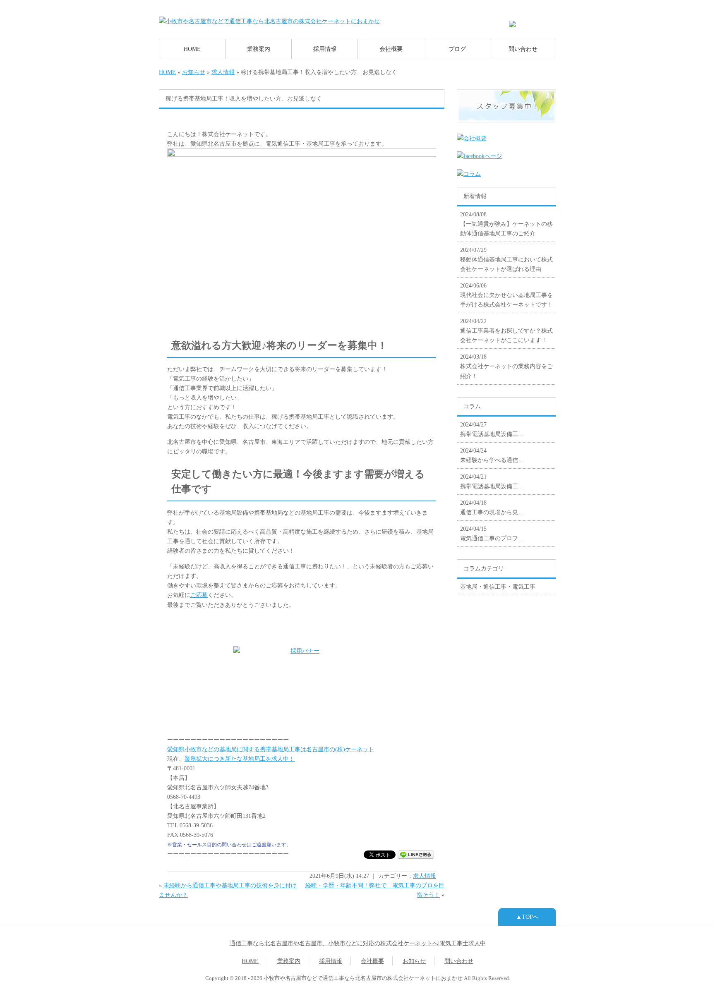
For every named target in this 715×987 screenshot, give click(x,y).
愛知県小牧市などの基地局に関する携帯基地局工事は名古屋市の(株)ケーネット (270, 749)
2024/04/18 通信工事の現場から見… (492, 507)
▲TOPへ (527, 916)
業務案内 (258, 49)
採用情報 (324, 49)
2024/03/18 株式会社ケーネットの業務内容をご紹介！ (506, 366)
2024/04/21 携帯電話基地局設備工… (492, 481)
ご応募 (199, 595)
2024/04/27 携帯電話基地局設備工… (492, 429)
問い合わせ (523, 49)
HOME (192, 49)
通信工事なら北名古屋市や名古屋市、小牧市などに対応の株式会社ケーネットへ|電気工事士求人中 (358, 943)
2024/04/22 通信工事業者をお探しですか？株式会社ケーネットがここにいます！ (506, 330)
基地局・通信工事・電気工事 (497, 586)
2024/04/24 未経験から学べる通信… (492, 455)
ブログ (457, 49)
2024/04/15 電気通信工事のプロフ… (492, 533)
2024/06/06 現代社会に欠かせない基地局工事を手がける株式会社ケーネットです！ (506, 295)
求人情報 (223, 72)
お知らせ (193, 72)
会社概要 (391, 49)
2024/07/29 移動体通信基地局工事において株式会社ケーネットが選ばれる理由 (506, 259)
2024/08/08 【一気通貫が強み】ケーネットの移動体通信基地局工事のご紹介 (506, 224)
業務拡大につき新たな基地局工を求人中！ (240, 758)
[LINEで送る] (416, 854)
